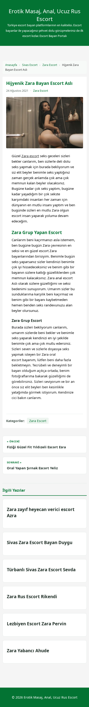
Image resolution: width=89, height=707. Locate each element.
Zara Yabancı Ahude (28, 651)
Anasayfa (11, 65)
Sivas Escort (29, 65)
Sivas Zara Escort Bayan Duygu (39, 542)
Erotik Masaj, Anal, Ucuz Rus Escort (45, 15)
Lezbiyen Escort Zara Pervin (36, 624)
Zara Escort (49, 65)
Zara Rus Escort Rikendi (32, 597)
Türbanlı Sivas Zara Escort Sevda (41, 570)
